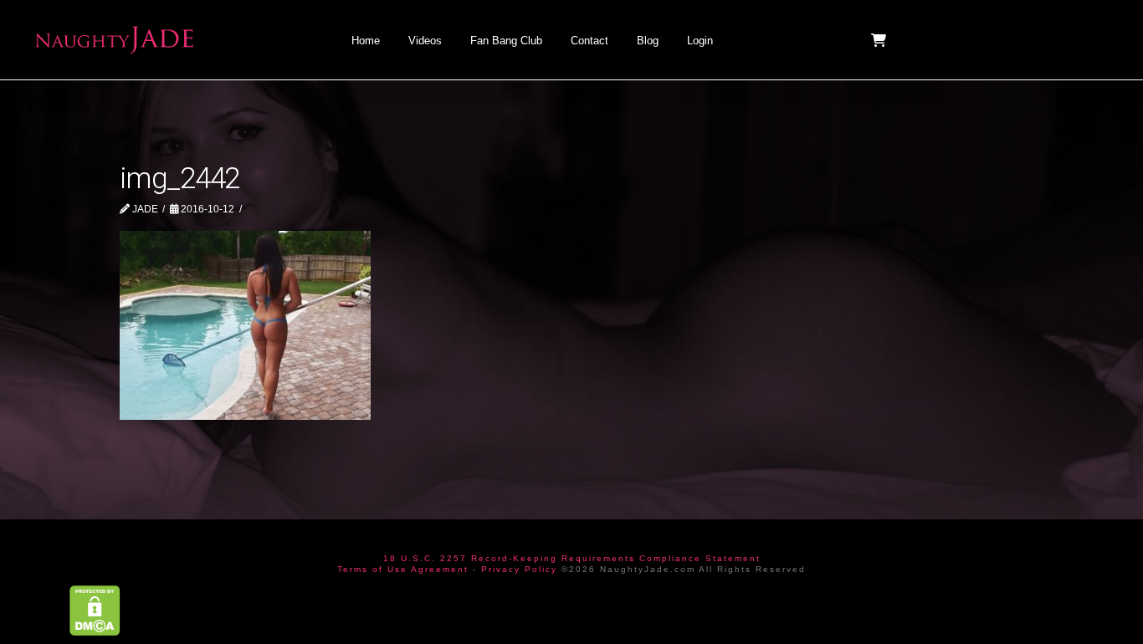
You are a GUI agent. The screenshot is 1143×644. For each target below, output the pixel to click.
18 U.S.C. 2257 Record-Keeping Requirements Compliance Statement (572, 558)
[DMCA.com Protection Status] (94, 609)
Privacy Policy (519, 569)
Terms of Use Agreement (403, 569)
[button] (880, 40)
